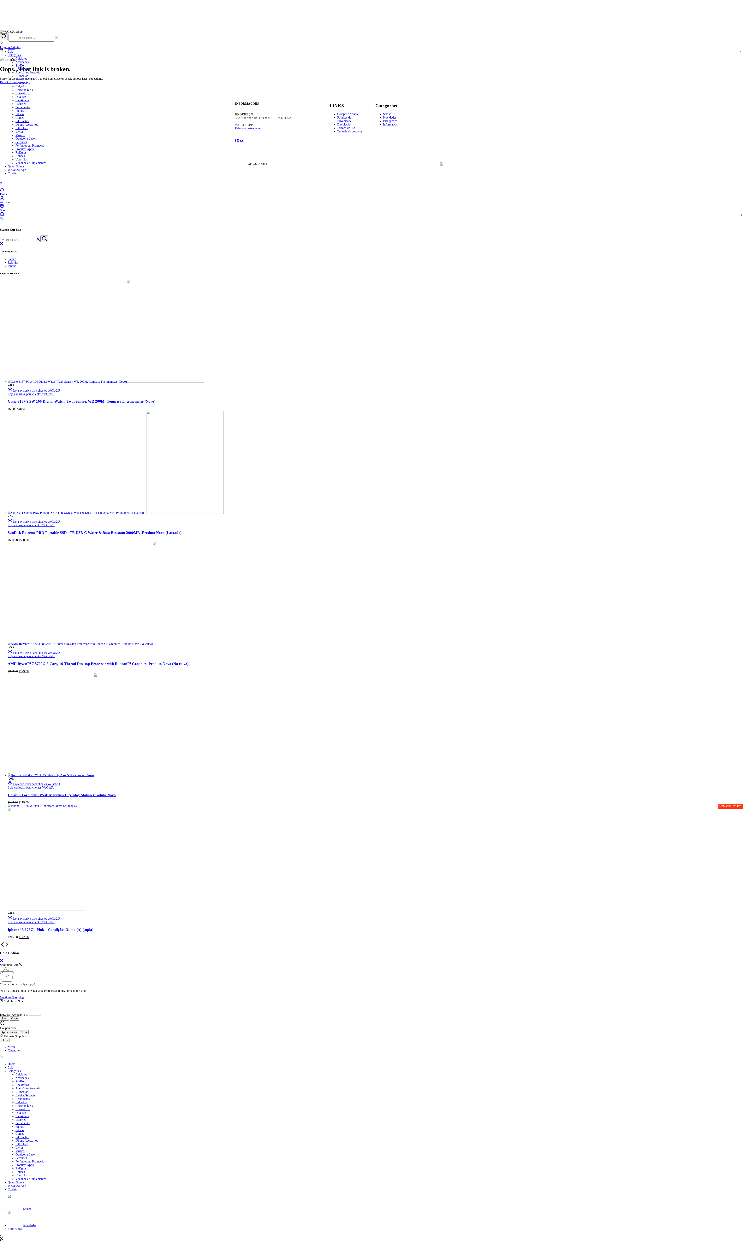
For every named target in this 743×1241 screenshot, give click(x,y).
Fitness (19, 114)
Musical (20, 135)
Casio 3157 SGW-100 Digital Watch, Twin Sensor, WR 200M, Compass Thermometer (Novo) (81, 401)
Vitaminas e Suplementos (30, 163)
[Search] (4, 36)
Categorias (14, 55)
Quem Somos (16, 166)
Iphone (12, 266)
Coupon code (8, 1028)
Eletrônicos (22, 100)
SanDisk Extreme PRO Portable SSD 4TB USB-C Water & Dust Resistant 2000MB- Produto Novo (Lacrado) (94, 533)
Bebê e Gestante (25, 79)
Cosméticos (22, 93)
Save (4, 1018)
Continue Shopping (12, 997)
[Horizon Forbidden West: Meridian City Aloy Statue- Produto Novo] (89, 775)
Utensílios (21, 159)
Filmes (19, 110)
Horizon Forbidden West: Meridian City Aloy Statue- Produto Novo (62, 795)
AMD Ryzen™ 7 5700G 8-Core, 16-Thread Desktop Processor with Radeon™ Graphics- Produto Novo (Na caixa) (98, 664)
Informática (22, 121)
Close (14, 1018)
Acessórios (22, 69)
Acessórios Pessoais (27, 72)
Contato (12, 173)
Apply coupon (9, 1032)
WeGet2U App (17, 170)
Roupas (20, 156)
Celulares (21, 58)
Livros (19, 131)
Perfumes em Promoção (30, 145)
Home (11, 1064)
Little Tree (21, 128)
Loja (10, 1067)
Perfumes (21, 142)
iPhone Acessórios (26, 124)
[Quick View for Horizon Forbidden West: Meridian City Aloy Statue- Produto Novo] (10, 784)
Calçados (21, 86)
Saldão (19, 65)
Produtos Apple (24, 149)
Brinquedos (22, 82)
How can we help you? (14, 1014)
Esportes (20, 103)
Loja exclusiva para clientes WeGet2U (36, 390)
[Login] (1, 43)
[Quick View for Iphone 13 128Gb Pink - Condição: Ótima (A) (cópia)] (10, 918)
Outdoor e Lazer (25, 138)
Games (19, 117)
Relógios (20, 152)
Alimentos (21, 76)
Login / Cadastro (10, 47)
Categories (14, 1050)
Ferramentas (22, 107)
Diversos (20, 96)
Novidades (22, 62)
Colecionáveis (24, 89)
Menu (11, 1047)
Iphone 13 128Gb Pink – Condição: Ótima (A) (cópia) (50, 930)
